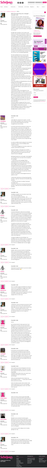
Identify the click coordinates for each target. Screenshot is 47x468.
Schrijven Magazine (19, 463)
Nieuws (17, 458)
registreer (7, 188)
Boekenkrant (41, 458)
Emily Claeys (3, 398)
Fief (1, 371)
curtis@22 (3, 354)
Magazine (32, 6)
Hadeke (2, 215)
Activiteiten (26, 6)
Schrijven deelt (19, 466)
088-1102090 (2, 461)
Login (2, 188)
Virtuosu (2, 325)
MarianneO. (3, 290)
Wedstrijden (20, 6)
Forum (17, 459)
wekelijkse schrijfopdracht (11, 11)
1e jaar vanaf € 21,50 (37, 36)
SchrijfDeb (3, 121)
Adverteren (18, 465)
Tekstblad (41, 459)
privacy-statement (42, 101)
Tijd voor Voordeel (42, 461)
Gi (1, 19)
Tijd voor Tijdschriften (43, 460)
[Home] (6, 2)
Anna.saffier (3, 419)
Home (1, 6)
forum (4, 11)
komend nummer (37, 31)
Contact (43, 6)
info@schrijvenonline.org (5, 460)
